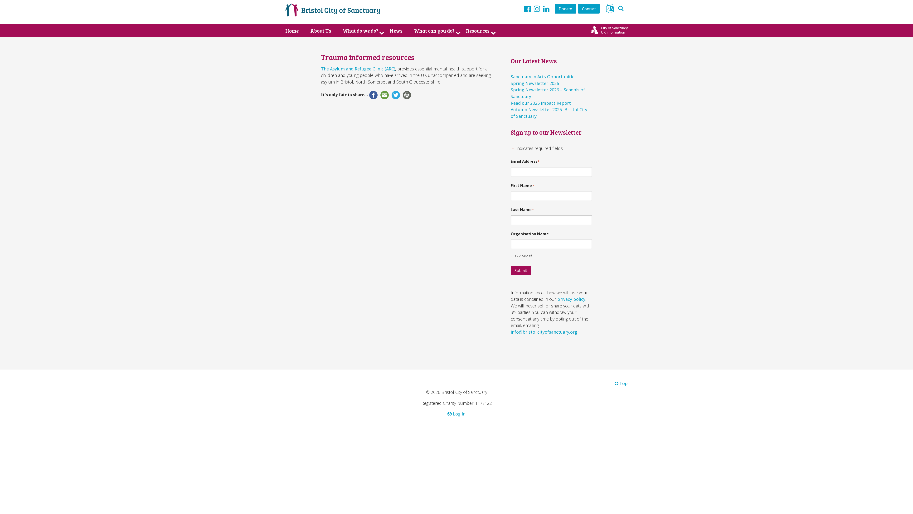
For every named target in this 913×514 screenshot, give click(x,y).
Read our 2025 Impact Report (541, 103)
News (396, 30)
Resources (478, 30)
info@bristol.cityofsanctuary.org (544, 332)
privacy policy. (572, 299)
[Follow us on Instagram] (537, 9)
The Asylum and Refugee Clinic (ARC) (358, 69)
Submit (521, 270)
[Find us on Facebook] (527, 9)
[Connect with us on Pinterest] (546, 9)
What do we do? (360, 30)
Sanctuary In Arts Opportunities (544, 76)
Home (292, 30)
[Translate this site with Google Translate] (610, 10)
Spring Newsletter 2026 (535, 83)
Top (623, 383)
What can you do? (434, 30)
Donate (565, 8)
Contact (589, 8)
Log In (459, 414)
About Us (320, 30)
